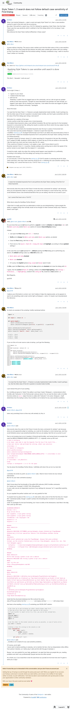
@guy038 (18, 288)
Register (5, 684)
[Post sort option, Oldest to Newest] (56, 15)
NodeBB (33, 697)
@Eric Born (19, 41)
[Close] (67, 668)
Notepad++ (40, 694)
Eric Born (9, 20)
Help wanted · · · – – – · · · (8, 15)
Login (11, 684)
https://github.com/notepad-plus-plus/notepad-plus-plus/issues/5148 (36, 65)
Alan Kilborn (10, 41)
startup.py (17, 132)
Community (18, 3)
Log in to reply (63, 15)
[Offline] (4, 21)
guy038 (9, 219)
